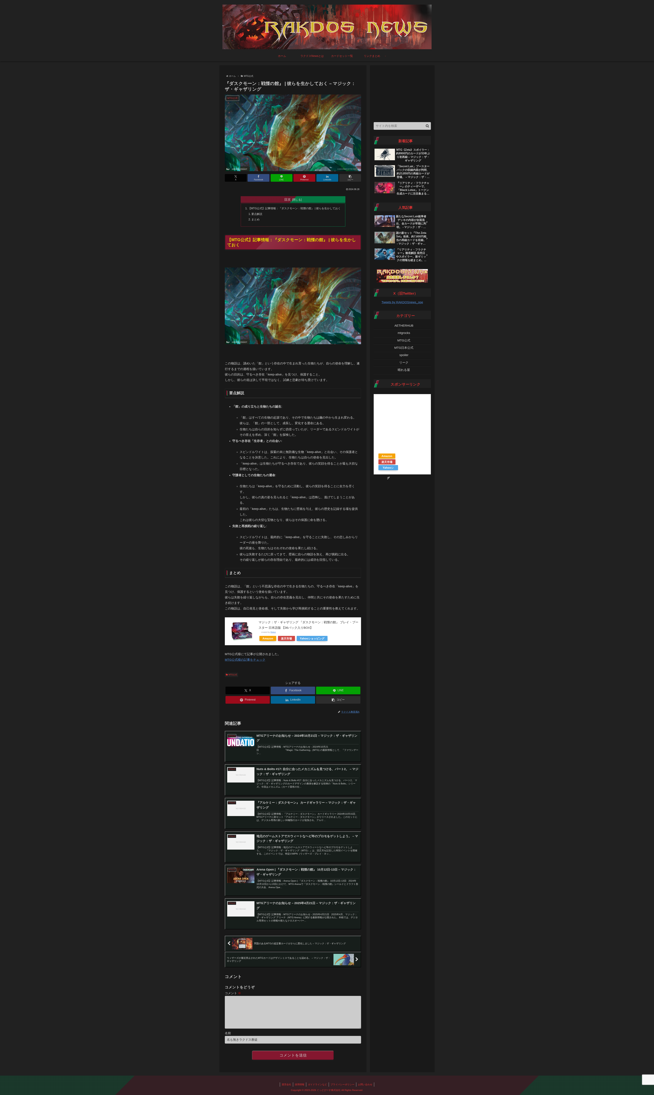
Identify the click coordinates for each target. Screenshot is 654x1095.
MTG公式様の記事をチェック (245, 659)
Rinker (273, 632)
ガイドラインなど (317, 1084)
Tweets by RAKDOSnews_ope (402, 302)
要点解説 (256, 213)
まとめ (255, 219)
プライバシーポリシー (342, 1084)
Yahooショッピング (312, 638)
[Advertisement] (402, 93)
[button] (350, 178)
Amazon (267, 638)
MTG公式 (233, 675)
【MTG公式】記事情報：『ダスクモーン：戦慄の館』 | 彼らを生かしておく (294, 208)
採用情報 (299, 1084)
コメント (233, 993)
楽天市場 (286, 638)
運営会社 (286, 1084)
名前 (228, 1033)
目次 (287, 199)
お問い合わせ (365, 1084)
